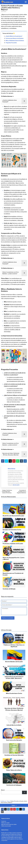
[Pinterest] (14, 461)
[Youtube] (11, 809)
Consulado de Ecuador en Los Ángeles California (21, 491)
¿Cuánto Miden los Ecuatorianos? (13, 36)
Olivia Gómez (11, 468)
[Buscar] (24, 792)
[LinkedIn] (25, 461)
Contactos (3, 821)
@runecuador (16, 485)
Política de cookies (5, 822)
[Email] (2, 811)
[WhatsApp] (17, 461)
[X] (10, 461)
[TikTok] (20, 809)
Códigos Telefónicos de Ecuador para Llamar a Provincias (7, 491)
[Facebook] (2, 461)
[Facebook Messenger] (6, 461)
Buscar (3, 790)
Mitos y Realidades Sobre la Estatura (15, 40)
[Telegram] (17, 809)
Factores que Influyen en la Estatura (14, 38)
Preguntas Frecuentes (11, 42)
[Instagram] (8, 809)
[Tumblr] (21, 461)
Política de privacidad (6, 826)
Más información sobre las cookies (9, 824)
